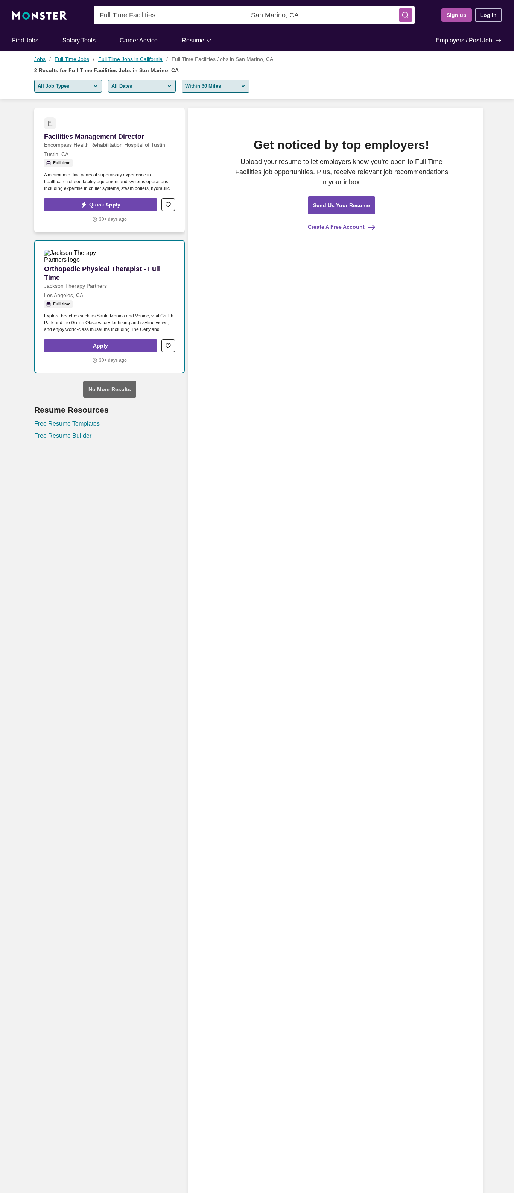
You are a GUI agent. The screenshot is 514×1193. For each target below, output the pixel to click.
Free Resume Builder (62, 436)
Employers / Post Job (464, 40)
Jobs (40, 59)
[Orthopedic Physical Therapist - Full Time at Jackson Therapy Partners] (109, 307)
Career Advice (139, 40)
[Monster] (39, 15)
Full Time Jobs (72, 59)
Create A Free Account (336, 227)
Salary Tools (79, 40)
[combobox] (169, 15)
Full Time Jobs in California (130, 59)
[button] (405, 15)
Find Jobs (25, 40)
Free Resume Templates (67, 423)
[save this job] (168, 204)
